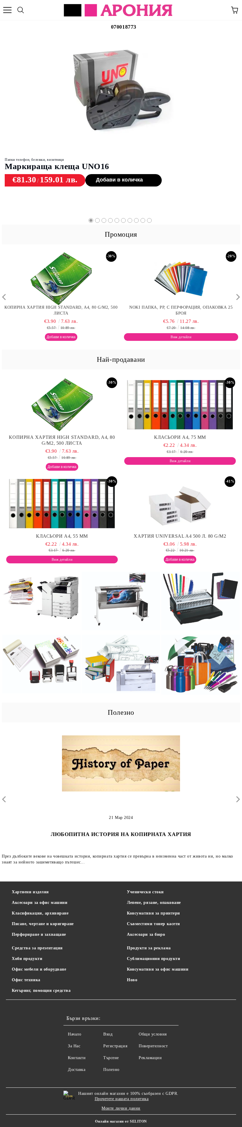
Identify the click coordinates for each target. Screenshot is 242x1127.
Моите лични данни (121, 1108)
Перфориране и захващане (39, 934)
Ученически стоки (145, 892)
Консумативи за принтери (153, 913)
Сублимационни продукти (153, 958)
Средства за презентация (37, 948)
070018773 (123, 27)
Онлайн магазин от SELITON (121, 1121)
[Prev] (5, 297)
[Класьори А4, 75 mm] (121, 75)
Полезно (111, 1069)
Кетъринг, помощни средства (41, 990)
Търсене (111, 1058)
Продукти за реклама (149, 948)
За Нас (74, 1046)
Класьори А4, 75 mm (44, 144)
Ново (132, 980)
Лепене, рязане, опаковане (154, 902)
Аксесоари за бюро (146, 934)
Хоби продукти (27, 958)
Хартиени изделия (30, 892)
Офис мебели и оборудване (39, 969)
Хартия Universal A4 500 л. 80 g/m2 (180, 536)
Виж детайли (99, 157)
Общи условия (153, 1034)
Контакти (77, 1058)
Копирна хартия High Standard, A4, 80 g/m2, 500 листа (62, 440)
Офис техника (26, 980)
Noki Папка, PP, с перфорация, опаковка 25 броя (61, 310)
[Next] (237, 297)
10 (149, 220)
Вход (107, 1034)
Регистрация (115, 1046)
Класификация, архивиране (40, 913)
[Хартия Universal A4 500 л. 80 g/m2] (180, 503)
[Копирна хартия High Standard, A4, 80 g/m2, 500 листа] (62, 404)
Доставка (76, 1069)
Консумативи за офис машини (158, 969)
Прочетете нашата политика (122, 1099)
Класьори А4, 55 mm (181, 307)
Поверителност (153, 1046)
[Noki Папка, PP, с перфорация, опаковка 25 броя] (61, 278)
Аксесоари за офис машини (39, 902)
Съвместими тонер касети (153, 924)
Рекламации (150, 1058)
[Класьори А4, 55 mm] (181, 278)
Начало (74, 1034)
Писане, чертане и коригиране (43, 924)
